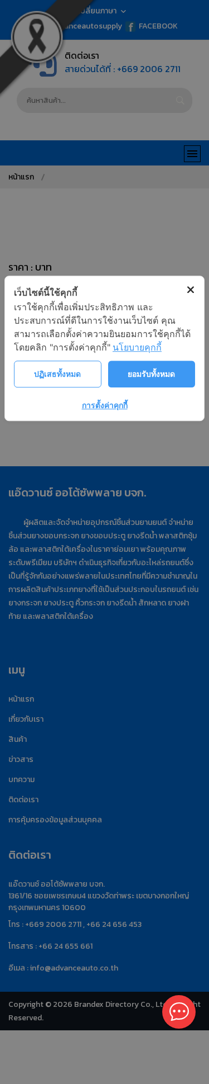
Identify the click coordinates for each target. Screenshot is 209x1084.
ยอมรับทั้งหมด (151, 373)
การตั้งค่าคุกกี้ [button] (105, 405)
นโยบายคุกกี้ (137, 347)
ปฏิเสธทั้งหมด (57, 373)
